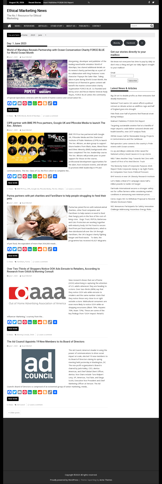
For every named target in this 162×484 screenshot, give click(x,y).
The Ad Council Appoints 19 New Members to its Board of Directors (45, 341)
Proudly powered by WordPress (64, 480)
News (17, 26)
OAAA (32, 335)
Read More (12, 110)
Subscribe (133, 80)
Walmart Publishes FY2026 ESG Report (128, 121)
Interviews (29, 26)
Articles (42, 26)
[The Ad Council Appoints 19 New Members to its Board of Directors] (37, 350)
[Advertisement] (31, 447)
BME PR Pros (21, 189)
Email (113, 72)
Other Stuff (56, 26)
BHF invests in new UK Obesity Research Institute (133, 176)
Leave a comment (51, 116)
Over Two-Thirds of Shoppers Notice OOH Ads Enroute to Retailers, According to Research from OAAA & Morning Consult (53, 270)
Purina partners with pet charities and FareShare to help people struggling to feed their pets (56, 197)
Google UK (35, 189)
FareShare (20, 262)
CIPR (28, 189)
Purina (27, 262)
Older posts (15, 412)
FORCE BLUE (21, 116)
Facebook (131, 43)
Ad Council (21, 405)
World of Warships (33, 116)
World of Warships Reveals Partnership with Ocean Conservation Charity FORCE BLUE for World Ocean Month (56, 51)
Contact (96, 26)
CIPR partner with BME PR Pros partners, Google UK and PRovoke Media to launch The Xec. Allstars (56, 124)
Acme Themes (106, 480)
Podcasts (83, 26)
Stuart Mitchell (27, 57)
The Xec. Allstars (58, 189)
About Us (70, 26)
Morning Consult (23, 335)
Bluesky (116, 43)
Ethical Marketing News (27, 10)
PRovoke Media (45, 189)
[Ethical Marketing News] (9, 25)
